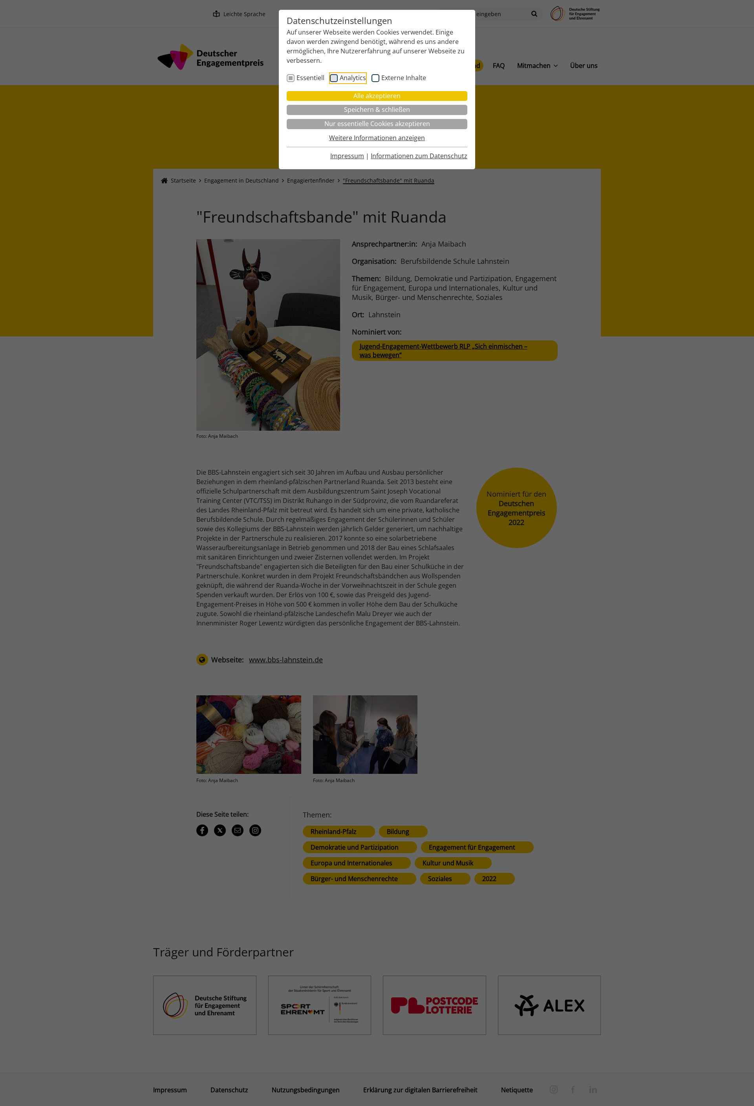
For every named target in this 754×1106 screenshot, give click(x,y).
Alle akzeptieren (377, 95)
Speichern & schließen (377, 109)
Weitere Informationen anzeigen (377, 137)
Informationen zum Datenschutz (419, 156)
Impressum (347, 156)
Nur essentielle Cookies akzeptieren (377, 123)
